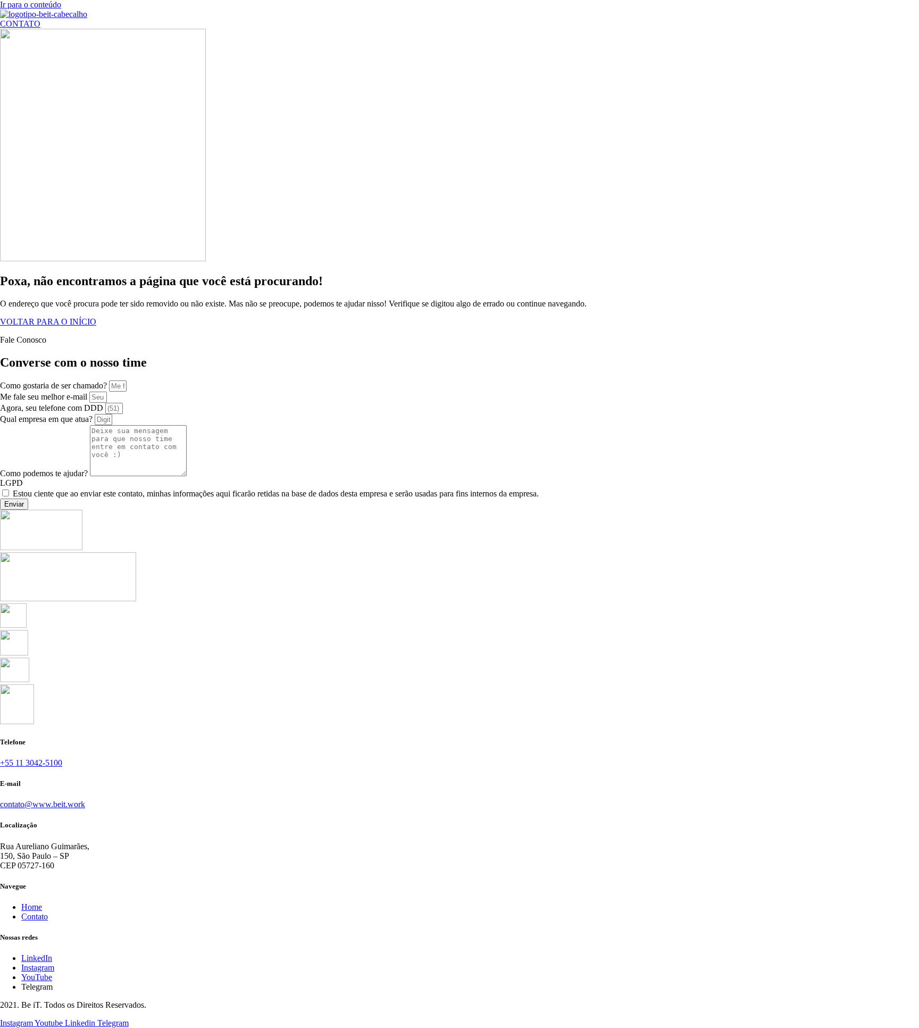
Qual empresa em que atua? (47, 419)
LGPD (11, 482)
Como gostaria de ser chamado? (54, 385)
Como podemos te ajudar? (45, 473)
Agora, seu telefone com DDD (52, 407)
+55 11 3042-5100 (31, 762)
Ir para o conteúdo (30, 4)
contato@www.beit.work (42, 804)
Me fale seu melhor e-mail (44, 396)
